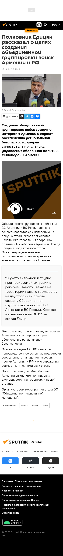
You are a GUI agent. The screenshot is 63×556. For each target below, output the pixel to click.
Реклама (18, 485)
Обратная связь (10, 512)
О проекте (7, 481)
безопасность (10, 405)
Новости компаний (12, 490)
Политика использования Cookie (20, 500)
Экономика (40, 451)
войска (24, 405)
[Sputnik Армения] (10, 26)
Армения (23, 451)
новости (7, 451)
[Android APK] (12, 522)
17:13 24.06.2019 (11, 69)
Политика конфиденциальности (20, 495)
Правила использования (28, 481)
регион (35, 405)
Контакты (7, 485)
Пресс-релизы (33, 485)
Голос (45, 405)
